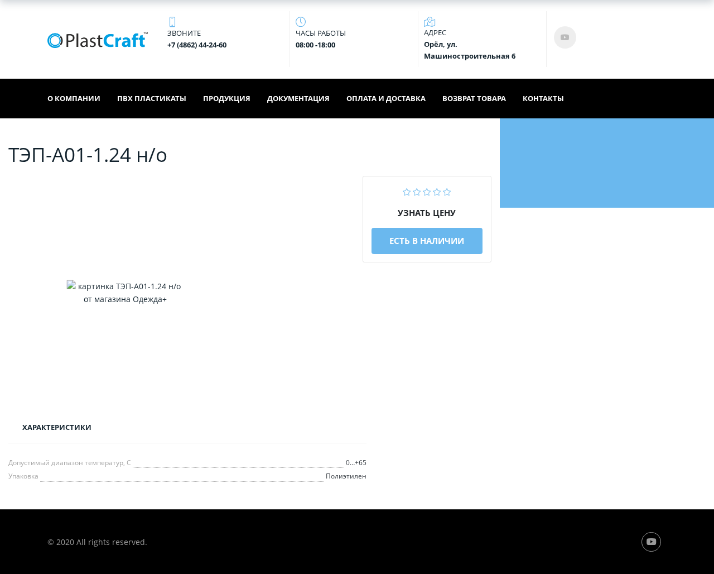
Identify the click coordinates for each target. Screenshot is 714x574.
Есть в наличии (426, 240)
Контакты (543, 98)
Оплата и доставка (386, 98)
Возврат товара (474, 98)
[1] (407, 190)
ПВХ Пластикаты (151, 98)
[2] (417, 190)
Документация (298, 98)
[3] (427, 190)
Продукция (226, 98)
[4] (437, 190)
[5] (447, 190)
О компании (73, 98)
